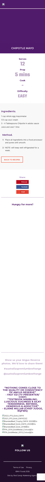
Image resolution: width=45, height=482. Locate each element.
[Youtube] (26, 456)
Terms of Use (18, 467)
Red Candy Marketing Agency (25, 475)
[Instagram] (22, 456)
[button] (37, 4)
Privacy (29, 467)
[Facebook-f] (18, 456)
